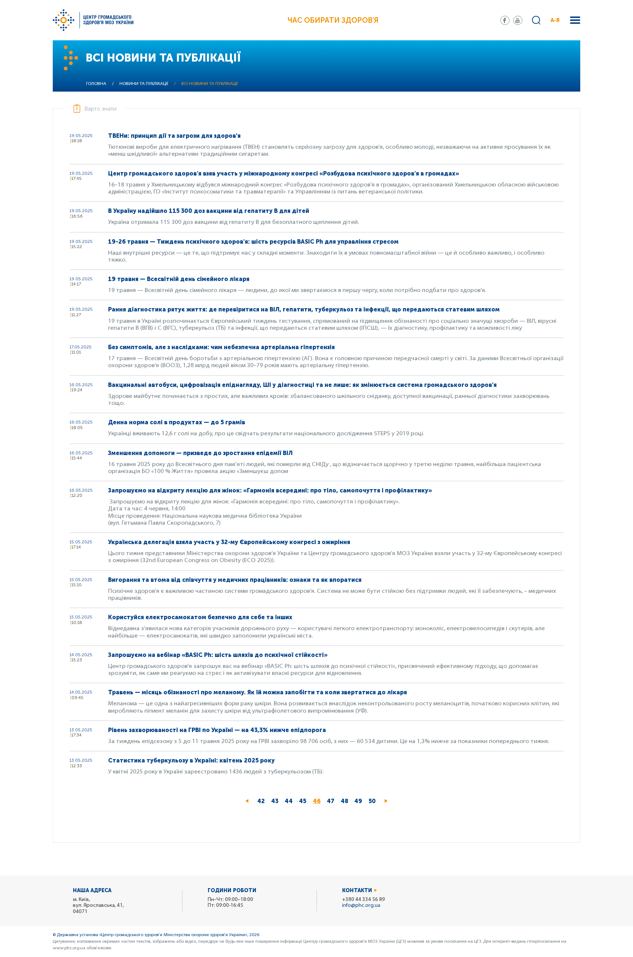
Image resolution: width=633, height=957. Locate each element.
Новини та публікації (143, 84)
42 (262, 801)
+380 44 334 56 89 (363, 899)
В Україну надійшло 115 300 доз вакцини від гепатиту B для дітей (208, 210)
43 (276, 801)
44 (290, 801)
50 (374, 801)
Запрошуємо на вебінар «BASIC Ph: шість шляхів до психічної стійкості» (217, 654)
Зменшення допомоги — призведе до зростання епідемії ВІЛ (200, 453)
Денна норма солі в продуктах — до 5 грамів (176, 422)
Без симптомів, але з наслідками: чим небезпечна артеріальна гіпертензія (221, 347)
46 (318, 803)
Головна (96, 84)
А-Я (555, 20)
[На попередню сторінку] (247, 801)
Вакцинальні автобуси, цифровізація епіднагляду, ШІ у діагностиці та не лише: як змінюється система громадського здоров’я (302, 384)
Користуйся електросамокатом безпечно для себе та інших (200, 617)
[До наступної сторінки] (386, 801)
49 (359, 801)
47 (332, 801)
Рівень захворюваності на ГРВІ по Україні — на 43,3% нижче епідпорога (217, 730)
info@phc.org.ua (361, 905)
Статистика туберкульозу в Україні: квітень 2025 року (191, 760)
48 (346, 801)
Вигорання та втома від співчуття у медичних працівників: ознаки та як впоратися (235, 579)
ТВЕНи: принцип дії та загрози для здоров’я (174, 135)
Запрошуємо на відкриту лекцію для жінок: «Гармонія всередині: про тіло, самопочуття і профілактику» (270, 490)
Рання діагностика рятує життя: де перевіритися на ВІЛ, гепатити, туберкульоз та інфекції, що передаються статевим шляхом (304, 309)
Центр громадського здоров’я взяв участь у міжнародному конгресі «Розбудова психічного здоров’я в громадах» (283, 173)
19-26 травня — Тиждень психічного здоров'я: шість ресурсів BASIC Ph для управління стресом (253, 241)
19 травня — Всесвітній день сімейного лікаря (178, 279)
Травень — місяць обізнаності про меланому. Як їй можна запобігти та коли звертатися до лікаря (257, 692)
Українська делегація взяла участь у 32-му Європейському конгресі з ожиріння (229, 542)
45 (304, 801)
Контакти (357, 890)
